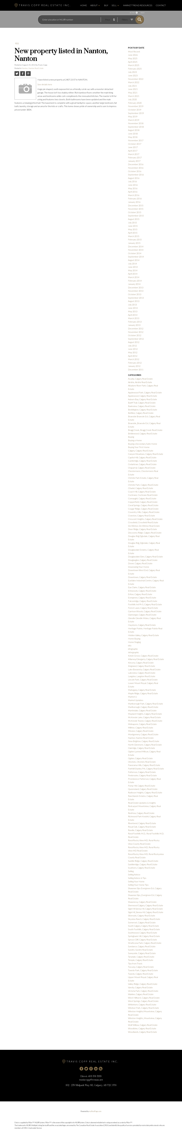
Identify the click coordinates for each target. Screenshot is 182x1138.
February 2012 (135, 362)
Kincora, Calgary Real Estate (141, 662)
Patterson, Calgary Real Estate (142, 772)
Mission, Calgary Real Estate (140, 731)
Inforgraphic (133, 652)
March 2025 (133, 65)
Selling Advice (134, 874)
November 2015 (135, 208)
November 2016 (135, 167)
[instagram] (91, 1069)
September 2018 (136, 126)
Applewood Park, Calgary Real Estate (145, 392)
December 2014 (135, 246)
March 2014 (133, 277)
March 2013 (133, 318)
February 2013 (135, 321)
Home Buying (134, 638)
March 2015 (133, 236)
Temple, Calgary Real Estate (140, 960)
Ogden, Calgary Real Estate (140, 758)
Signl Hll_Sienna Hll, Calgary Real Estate (145, 912)
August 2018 (133, 130)
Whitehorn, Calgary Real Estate (142, 1004)
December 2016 (135, 164)
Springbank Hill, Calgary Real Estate (144, 936)
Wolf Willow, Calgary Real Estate (142, 1025)
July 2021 (132, 85)
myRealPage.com (95, 1111)
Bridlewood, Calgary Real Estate (142, 433)
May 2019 (132, 116)
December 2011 (135, 369)
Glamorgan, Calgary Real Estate (142, 614)
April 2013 (132, 315)
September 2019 (136, 113)
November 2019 (135, 106)
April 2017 (132, 150)
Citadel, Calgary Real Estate (140, 488)
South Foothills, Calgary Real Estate (144, 929)
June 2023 (133, 75)
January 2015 (134, 243)
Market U (132, 696)
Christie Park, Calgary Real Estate (143, 484)
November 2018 (135, 123)
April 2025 (132, 62)
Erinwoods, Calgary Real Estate (142, 590)
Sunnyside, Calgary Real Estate (142, 953)
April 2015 (132, 232)
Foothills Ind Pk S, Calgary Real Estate (145, 604)
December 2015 (135, 205)
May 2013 (132, 311)
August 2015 (133, 219)
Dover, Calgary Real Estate (140, 563)
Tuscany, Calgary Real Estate (141, 967)
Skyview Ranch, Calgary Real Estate (144, 919)
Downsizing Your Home (138, 567)
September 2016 (136, 174)
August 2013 (133, 301)
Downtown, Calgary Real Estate (142, 577)
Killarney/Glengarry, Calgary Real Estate (146, 659)
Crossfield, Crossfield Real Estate (143, 522)
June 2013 (133, 308)
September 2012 (136, 338)
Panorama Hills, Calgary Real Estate (144, 765)
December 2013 (135, 287)
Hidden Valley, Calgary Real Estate (143, 635)
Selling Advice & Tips (137, 878)
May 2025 (132, 58)
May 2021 (132, 92)
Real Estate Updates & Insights (142, 802)
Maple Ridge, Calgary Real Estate (143, 693)
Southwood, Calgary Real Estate (142, 932)
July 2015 (132, 222)
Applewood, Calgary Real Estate (142, 396)
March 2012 (133, 359)
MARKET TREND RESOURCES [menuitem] (137, 5)
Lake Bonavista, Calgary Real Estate (144, 669)
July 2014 (132, 263)
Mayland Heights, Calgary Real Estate (145, 713)
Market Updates (135, 700)
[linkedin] (96, 1069)
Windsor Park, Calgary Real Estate (143, 1008)
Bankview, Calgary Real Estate (141, 406)
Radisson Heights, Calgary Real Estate (145, 792)
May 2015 (132, 229)
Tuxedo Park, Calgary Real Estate (143, 970)
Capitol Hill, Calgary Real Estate (142, 457)
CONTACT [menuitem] (161, 5)
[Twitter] (86, 1069)
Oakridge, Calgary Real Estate (141, 748)
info (129, 645)
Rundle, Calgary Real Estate (140, 830)
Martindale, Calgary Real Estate (142, 710)
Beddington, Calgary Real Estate (142, 409)
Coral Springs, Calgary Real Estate (143, 505)
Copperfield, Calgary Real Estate (142, 502)
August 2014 (133, 260)
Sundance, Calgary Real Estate (141, 946)
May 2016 (132, 188)
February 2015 (135, 239)
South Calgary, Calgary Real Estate (143, 926)
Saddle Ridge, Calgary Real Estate (143, 861)
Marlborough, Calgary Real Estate (143, 707)
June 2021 (133, 89)
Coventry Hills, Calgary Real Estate (143, 512)
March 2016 (133, 195)
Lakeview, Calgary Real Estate (141, 672)
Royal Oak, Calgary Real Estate (142, 826)
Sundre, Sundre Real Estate (140, 949)
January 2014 (134, 284)
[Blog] (100, 1069)
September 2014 (136, 256)
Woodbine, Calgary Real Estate (142, 1028)
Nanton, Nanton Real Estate (32, 68)
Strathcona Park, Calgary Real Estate (144, 943)
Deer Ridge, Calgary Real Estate (142, 529)
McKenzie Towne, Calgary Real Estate (145, 720)
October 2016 (134, 171)
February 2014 (135, 280)
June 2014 (133, 267)
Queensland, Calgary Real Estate (142, 789)
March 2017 (133, 154)
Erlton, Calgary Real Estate (140, 594)
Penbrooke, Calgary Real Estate (142, 775)
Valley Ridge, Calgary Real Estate (142, 984)
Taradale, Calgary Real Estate (141, 956)
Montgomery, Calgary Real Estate (143, 734)
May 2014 (132, 270)
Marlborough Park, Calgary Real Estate (145, 703)
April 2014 (132, 273)
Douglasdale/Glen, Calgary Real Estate (145, 556)
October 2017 (134, 144)
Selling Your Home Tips (138, 884)
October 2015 (134, 212)
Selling (131, 871)
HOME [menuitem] (83, 5)
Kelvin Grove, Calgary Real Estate (143, 655)
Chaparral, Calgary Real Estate (141, 467)
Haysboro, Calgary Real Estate (142, 625)
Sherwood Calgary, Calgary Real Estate (145, 905)
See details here (44, 84)
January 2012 (134, 366)
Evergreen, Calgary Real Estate (142, 597)
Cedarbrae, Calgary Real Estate (142, 464)
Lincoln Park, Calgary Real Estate (143, 679)
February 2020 (135, 103)
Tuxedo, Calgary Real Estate (140, 973)
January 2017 (134, 161)
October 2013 (134, 294)
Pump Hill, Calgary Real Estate (141, 785)
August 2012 (133, 342)
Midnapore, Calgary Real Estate (142, 724)
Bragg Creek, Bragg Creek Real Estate (145, 430)
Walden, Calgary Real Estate (140, 994)
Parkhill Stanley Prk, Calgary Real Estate (146, 768)
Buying (131, 437)
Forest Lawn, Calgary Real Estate (143, 608)
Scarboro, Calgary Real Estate (141, 867)
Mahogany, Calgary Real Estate (142, 690)
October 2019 (134, 109)
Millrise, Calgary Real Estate (140, 727)
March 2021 (133, 96)
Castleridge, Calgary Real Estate (142, 460)
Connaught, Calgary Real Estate (142, 498)
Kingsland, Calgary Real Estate (141, 666)
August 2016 (133, 178)
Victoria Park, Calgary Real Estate (143, 991)
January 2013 (134, 325)
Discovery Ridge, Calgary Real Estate (144, 532)
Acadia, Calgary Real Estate (140, 378)
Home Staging (134, 642)
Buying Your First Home (138, 447)
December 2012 (135, 328)
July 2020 (132, 99)
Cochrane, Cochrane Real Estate (143, 495)
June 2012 (133, 349)
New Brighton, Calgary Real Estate (143, 741)
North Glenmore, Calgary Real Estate (145, 744)
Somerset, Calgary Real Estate (142, 922)
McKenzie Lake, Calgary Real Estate (144, 717)
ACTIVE (132, 12)
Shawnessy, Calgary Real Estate (142, 902)
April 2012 (132, 356)
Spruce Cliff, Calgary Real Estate (142, 939)
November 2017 (135, 140)
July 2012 (132, 345)
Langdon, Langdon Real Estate (141, 676)
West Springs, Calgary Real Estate (143, 1001)
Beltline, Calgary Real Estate (140, 413)
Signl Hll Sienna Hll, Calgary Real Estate (145, 908)
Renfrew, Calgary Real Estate (141, 813)
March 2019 (133, 120)
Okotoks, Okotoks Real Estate (142, 761)
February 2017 (135, 157)
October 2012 (134, 335)
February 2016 (135, 198)
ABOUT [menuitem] (94, 5)
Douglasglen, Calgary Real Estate (142, 560)
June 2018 (133, 133)
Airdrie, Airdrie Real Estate (140, 382)
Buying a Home (135, 440)
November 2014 (135, 249)
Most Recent (134, 51)
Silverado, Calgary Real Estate (141, 915)
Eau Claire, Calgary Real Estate (142, 587)
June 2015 (133, 226)
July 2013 (132, 304)
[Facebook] (81, 1069)
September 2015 (136, 215)
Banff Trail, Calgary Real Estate (142, 402)
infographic (133, 649)
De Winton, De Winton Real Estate (144, 526)
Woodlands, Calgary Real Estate (142, 1032)
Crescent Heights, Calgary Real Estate (145, 519)
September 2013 (136, 297)
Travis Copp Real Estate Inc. (45, 5)
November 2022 (135, 79)
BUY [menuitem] (106, 5)
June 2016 (133, 185)
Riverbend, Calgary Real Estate (142, 823)
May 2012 (132, 352)
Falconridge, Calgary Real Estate (142, 601)
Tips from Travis (135, 963)
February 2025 (135, 68)
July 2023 (132, 72)
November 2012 (135, 332)
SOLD (142, 12)
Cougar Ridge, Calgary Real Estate (143, 508)
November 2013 (135, 291)
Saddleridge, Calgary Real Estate (142, 864)
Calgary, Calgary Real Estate (140, 450)
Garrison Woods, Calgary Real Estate (144, 611)
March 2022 (133, 82)
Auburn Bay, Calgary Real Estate (142, 399)
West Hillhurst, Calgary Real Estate (144, 997)
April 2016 (132, 191)
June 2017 (133, 147)
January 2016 (134, 202)
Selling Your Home (136, 881)
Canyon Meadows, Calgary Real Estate (145, 454)
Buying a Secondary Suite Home (142, 443)
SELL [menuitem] (114, 5)
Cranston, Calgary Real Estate (141, 515)
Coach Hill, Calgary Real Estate (142, 491)
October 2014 (134, 253)
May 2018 (132, 137)
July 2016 (132, 181)
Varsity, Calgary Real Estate (140, 987)
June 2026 (133, 55)
